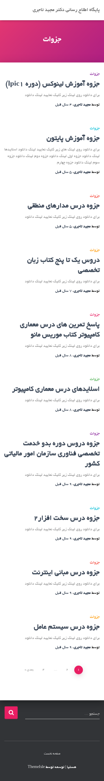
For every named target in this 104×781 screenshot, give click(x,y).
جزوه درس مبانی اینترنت (66, 572)
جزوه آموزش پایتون (73, 138)
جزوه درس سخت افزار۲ (67, 518)
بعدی (30, 670)
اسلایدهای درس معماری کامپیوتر (56, 389)
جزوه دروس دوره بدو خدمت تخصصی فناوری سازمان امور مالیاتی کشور (52, 454)
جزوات (95, 74)
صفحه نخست (52, 754)
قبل (63, 105)
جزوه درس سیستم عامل (67, 627)
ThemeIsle (36, 767)
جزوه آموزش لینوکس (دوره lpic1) (52, 84)
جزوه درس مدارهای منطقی (64, 206)
